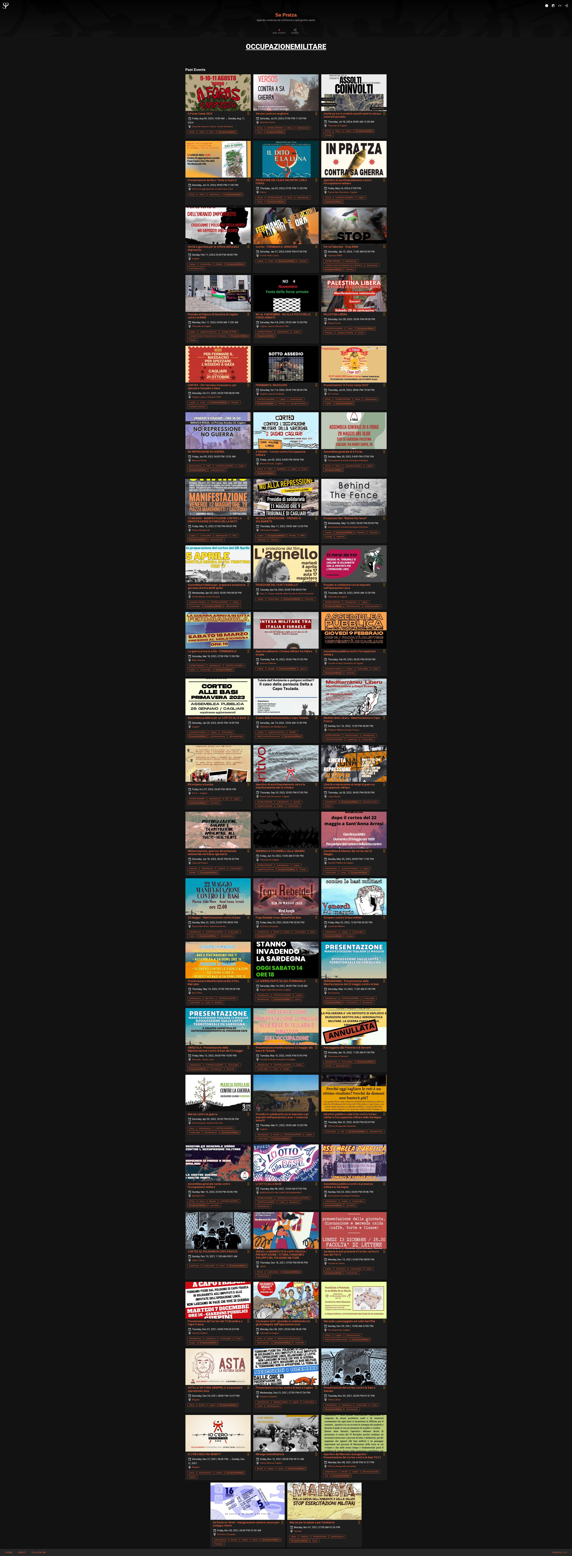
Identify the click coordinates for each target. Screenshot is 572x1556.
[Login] (566, 5)
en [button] (560, 5)
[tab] (279, 31)
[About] (546, 5)
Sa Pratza (286, 15)
